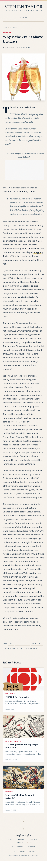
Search (10, 840)
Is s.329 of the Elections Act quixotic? (19, 797)
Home (5, 27)
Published (21, 840)
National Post (20, 842)
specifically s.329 (26, 191)
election (39, 248)
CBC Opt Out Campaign (17, 697)
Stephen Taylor (9, 47)
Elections (9, 792)
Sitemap (32, 851)
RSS (13, 851)
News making (10, 693)
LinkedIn (20, 847)
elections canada (22, 644)
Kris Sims (30, 107)
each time (26, 248)
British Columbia (31, 648)
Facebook (31, 847)
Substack (33, 840)
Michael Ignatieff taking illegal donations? (21, 746)
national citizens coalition (13, 648)
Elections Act (36, 644)
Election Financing (13, 741)
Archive (22, 851)
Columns (13, 27)
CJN (31, 842)
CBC (11, 644)
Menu (24, 18)
